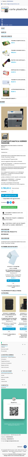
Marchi (3, 32)
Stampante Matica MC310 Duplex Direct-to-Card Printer (9, 320)
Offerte (3, 347)
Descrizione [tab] (5, 229)
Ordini (2, 375)
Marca (3, 149)
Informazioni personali (7, 373)
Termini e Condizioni (6, 363)
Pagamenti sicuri (5, 361)
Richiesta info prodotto (9, 207)
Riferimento (4, 145)
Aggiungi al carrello (9, 195)
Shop (3, 28)
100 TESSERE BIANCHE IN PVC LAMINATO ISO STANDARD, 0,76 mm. (13, 271)
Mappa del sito (5, 365)
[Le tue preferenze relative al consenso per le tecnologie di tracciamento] (1, 342)
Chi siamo (3, 359)
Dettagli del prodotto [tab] (9, 232)
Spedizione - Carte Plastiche (8, 357)
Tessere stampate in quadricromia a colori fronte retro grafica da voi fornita (18, 40)
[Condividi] (8, 202)
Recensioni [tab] (4, 234)
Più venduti (4, 351)
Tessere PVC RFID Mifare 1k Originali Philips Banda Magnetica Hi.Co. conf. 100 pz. (18, 79)
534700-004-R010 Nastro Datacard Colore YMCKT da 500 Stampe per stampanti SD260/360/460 (18, 60)
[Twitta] (10, 202)
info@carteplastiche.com (12, 4)
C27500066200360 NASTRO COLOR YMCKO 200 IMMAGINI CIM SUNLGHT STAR (18, 89)
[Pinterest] (13, 202)
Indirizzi (3, 379)
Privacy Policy (18, 451)
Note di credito (5, 377)
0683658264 (10, 1)
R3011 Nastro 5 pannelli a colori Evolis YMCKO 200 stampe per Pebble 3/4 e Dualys (18, 70)
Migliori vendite (6, 36)
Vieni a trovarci (5, 367)
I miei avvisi (4, 381)
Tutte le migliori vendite (9, 98)
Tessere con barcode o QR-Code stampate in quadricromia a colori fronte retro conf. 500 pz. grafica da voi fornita (18, 50)
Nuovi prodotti (4, 349)
